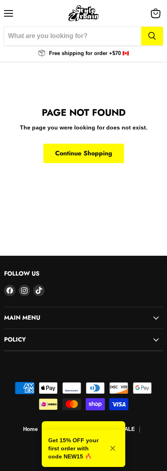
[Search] (152, 36)
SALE (128, 429)
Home (30, 429)
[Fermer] (113, 448)
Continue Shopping (83, 153)
